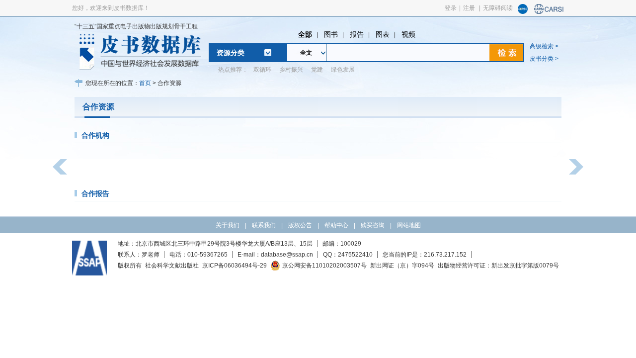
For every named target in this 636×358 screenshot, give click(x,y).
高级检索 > (544, 46)
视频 (408, 34)
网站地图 (409, 225)
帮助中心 (336, 225)
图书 (331, 34)
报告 (357, 34)
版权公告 (300, 225)
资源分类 (230, 53)
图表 (383, 34)
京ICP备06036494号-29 (234, 265)
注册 (469, 7)
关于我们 (227, 225)
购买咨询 (373, 225)
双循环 (262, 69)
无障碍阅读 (498, 7)
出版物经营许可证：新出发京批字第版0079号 (498, 265)
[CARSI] (549, 11)
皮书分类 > (544, 58)
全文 (306, 52)
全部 (305, 34)
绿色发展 (343, 69)
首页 (145, 83)
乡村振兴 (291, 69)
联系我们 (264, 225)
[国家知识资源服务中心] (523, 11)
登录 (451, 7)
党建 (317, 69)
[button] (60, 167)
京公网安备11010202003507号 (324, 265)
